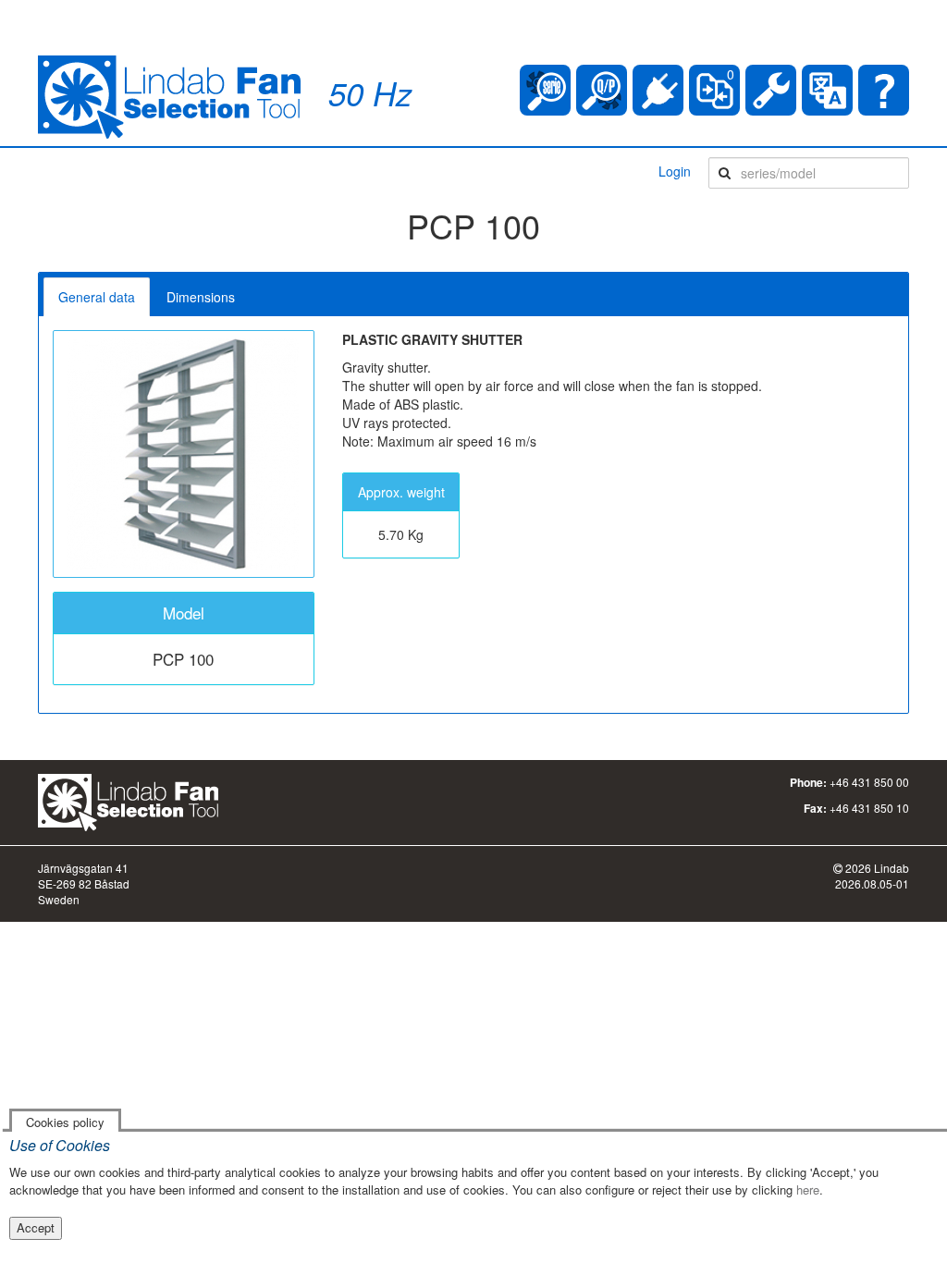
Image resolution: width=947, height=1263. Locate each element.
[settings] (770, 90)
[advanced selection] (601, 90)
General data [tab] (96, 297)
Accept (36, 1227)
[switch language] (827, 90)
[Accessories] (658, 90)
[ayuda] (883, 90)
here (807, 1189)
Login (674, 171)
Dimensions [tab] (200, 297)
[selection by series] (545, 90)
